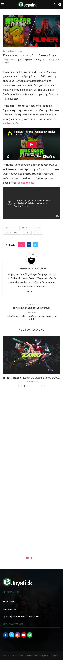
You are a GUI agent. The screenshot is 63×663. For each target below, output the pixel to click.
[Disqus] (31, 431)
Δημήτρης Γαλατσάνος (28, 59)
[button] (5, 361)
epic (14, 228)
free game (25, 228)
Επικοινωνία (9, 601)
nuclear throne (12, 233)
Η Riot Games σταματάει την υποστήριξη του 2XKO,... (31, 377)
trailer (38, 233)
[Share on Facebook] (29, 244)
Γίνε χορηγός (9, 609)
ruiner (27, 233)
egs (6, 228)
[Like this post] (22, 244)
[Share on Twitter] (35, 244)
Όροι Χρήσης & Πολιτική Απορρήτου (21, 616)
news (37, 228)
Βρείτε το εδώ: (11, 123)
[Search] (54, 4)
